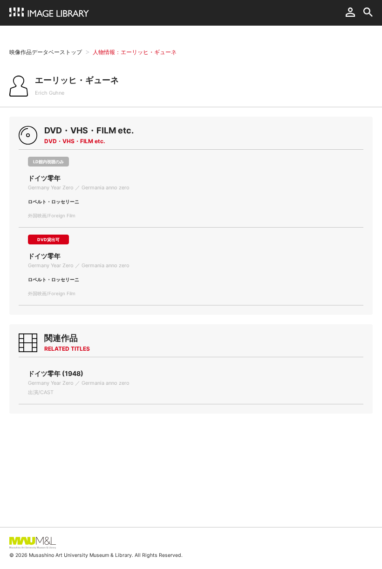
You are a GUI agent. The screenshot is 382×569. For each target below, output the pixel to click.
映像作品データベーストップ (45, 52)
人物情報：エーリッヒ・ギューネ (135, 52)
